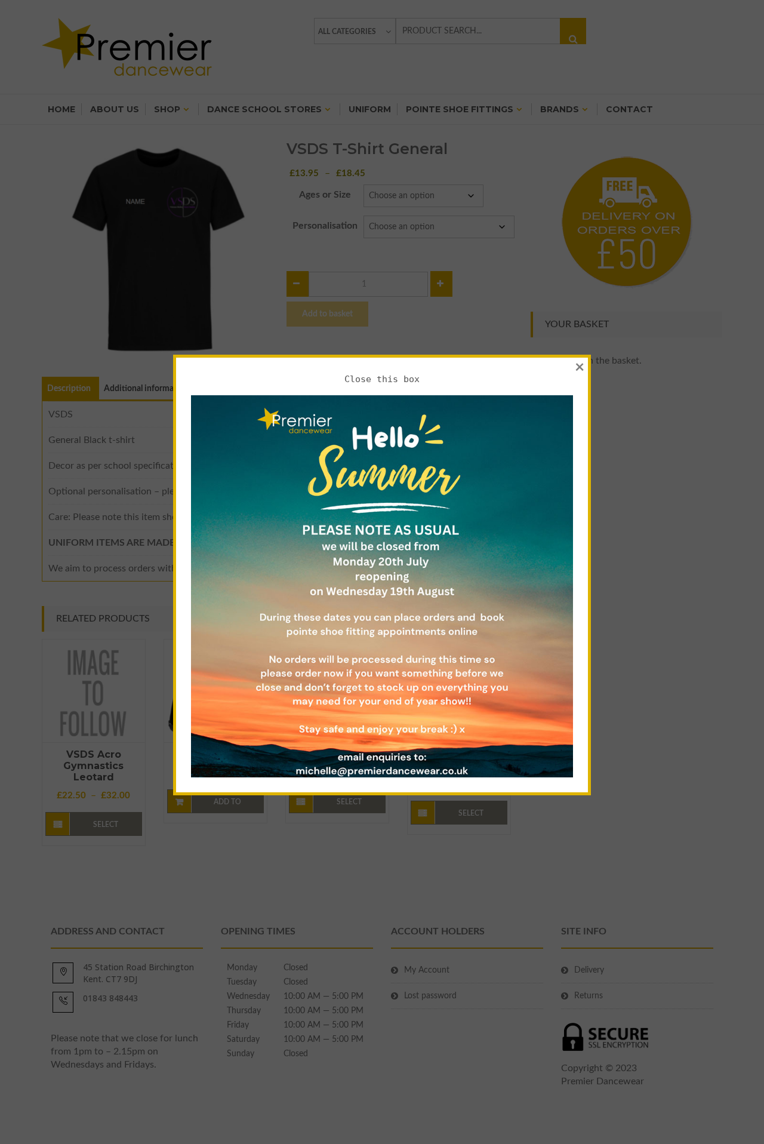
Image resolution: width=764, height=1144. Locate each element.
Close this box (382, 379)
